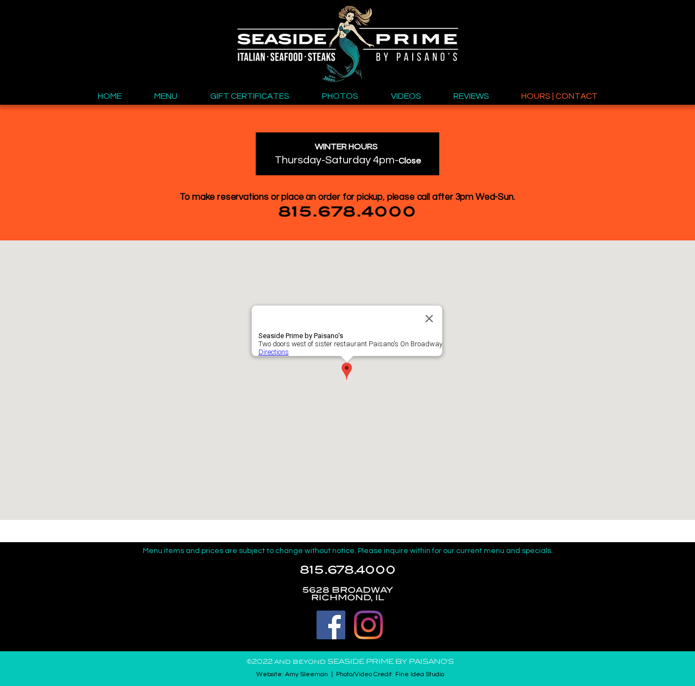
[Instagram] (368, 625)
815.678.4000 (348, 570)
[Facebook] (331, 625)
